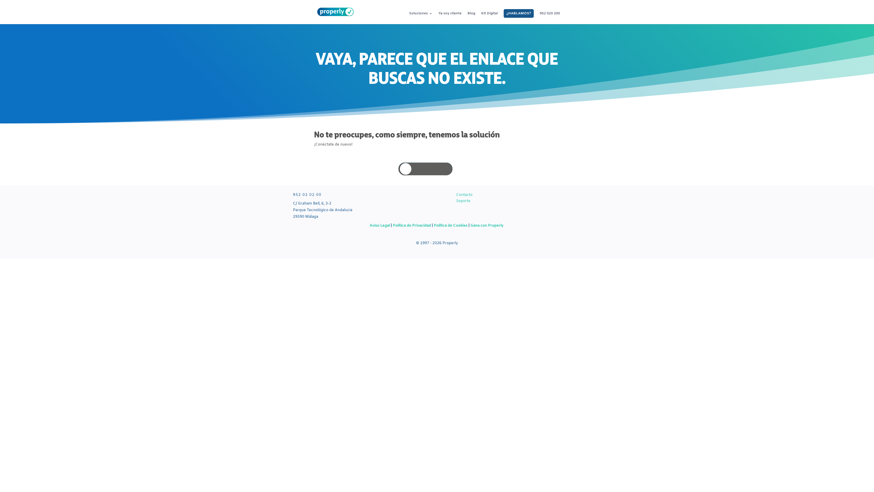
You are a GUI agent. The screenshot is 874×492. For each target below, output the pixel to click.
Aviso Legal (380, 225)
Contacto (464, 194)
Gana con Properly (486, 225)
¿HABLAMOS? (518, 13)
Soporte (463, 201)
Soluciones (418, 14)
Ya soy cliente (450, 14)
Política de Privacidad (412, 225)
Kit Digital (489, 14)
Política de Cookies (450, 225)
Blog (471, 14)
